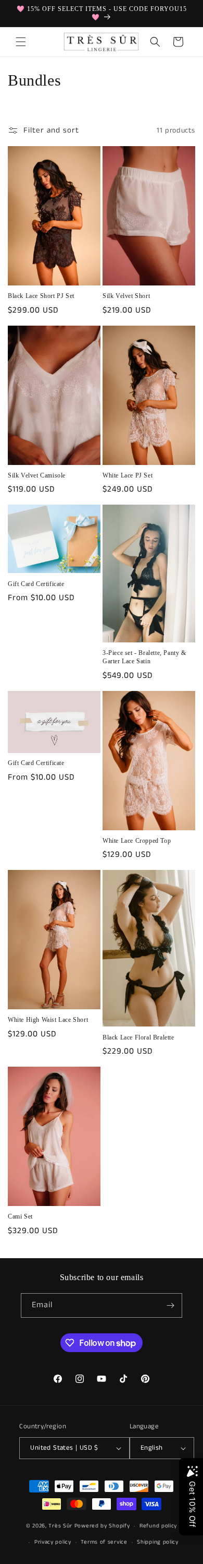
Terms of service (104, 1542)
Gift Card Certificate (36, 584)
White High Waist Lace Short (48, 1019)
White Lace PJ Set (128, 475)
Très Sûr (61, 1526)
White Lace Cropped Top (137, 840)
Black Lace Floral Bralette (138, 1037)
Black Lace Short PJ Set (41, 296)
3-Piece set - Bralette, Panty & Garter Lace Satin (144, 657)
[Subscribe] (170, 1305)
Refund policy (158, 1526)
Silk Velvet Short (126, 296)
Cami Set (20, 1216)
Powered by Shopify (102, 1526)
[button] (20, 41)
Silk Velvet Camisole (37, 475)
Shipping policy (158, 1542)
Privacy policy (52, 1542)
